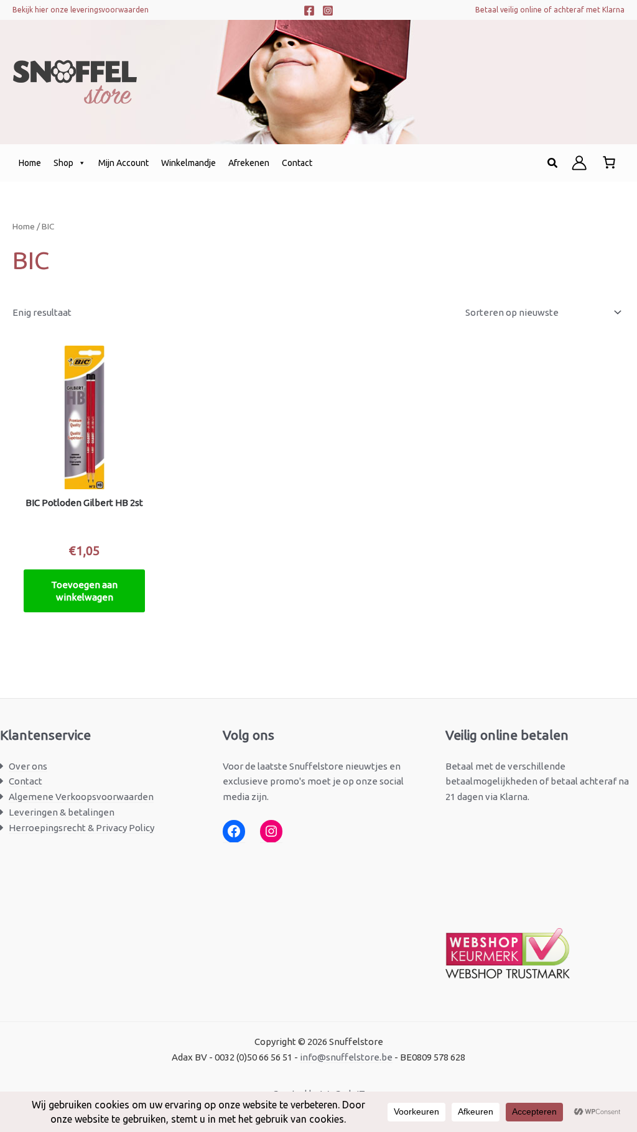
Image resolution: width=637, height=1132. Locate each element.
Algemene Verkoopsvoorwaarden (81, 796)
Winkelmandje (188, 163)
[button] (553, 163)
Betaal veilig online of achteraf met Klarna (550, 10)
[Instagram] (327, 10)
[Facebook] (309, 10)
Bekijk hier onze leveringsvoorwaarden (80, 10)
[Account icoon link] (579, 163)
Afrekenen (248, 163)
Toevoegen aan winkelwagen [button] (84, 590)
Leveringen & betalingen (61, 812)
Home (30, 163)
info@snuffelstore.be (346, 1057)
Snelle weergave (84, 477)
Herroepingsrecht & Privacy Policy (81, 827)
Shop (63, 163)
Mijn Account (123, 163)
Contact (297, 163)
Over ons (28, 766)
